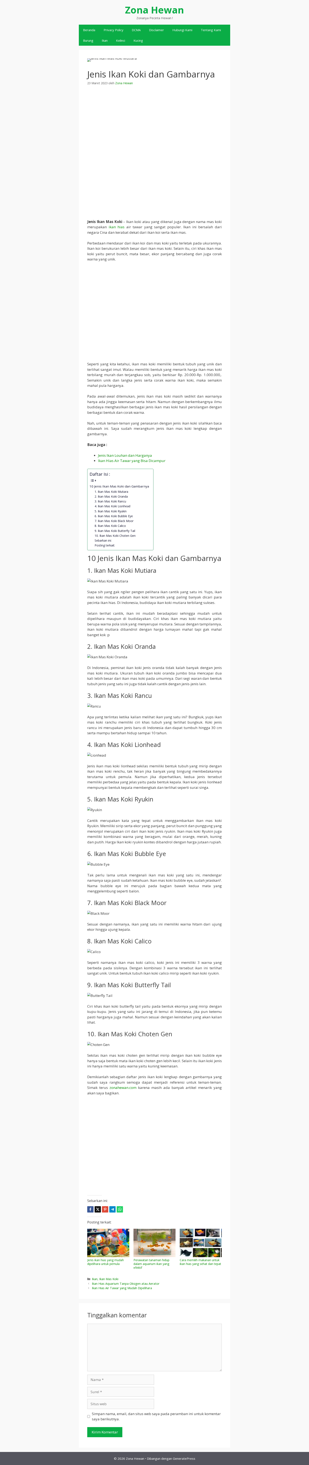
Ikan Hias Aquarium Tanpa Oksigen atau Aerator (126, 1284)
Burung (88, 40)
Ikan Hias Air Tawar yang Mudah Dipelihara (122, 1288)
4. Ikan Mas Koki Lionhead (112, 506)
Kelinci (120, 40)
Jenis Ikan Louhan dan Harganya (125, 455)
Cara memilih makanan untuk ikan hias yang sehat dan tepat (200, 1262)
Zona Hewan (154, 9)
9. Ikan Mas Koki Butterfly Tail (115, 531)
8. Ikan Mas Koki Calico (110, 526)
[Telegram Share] (112, 1209)
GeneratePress (184, 1458)
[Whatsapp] (120, 1209)
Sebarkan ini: (103, 540)
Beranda (89, 30)
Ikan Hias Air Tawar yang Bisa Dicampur (131, 460)
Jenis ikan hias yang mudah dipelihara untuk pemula (105, 1262)
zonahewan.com (123, 1087)
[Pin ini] (105, 1209)
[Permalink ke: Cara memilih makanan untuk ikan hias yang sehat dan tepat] (201, 1243)
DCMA (136, 30)
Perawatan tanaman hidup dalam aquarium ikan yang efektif (151, 1264)
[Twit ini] (98, 1209)
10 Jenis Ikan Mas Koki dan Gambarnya (119, 486)
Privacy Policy (113, 30)
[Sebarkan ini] (90, 1209)
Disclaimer (156, 30)
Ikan (105, 40)
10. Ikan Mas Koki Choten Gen (115, 536)
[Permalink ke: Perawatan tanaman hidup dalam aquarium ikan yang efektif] (154, 1243)
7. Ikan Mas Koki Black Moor (114, 521)
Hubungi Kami (182, 30)
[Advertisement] (154, 122)
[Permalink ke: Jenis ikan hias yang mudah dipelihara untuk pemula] (108, 1243)
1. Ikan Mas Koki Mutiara (111, 492)
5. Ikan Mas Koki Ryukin (111, 511)
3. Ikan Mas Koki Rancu (110, 501)
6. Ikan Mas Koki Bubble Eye (114, 516)
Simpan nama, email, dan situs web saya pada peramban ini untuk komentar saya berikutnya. (156, 1416)
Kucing (138, 40)
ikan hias (117, 226)
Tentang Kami (211, 30)
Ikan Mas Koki (108, 1279)
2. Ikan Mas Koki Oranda (111, 496)
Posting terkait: (105, 545)
